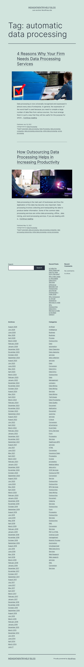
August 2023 (12, 417)
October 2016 (13, 608)
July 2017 (11, 582)
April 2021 (11, 456)
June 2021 (11, 450)
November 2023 (14, 408)
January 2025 (13, 380)
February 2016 (13, 622)
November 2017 (13, 571)
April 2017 (11, 591)
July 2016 (11, 616)
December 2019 (13, 501)
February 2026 (13, 344)
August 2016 (12, 613)
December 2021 (13, 436)
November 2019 (13, 504)
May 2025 (11, 369)
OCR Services (53, 470)
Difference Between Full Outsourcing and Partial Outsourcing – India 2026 (54, 289)
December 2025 (13, 349)
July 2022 (11, 422)
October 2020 (13, 473)
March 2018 (12, 560)
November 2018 (13, 537)
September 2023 (14, 414)
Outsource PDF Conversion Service (54, 475)
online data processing (50, 131)
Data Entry (52, 369)
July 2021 (11, 447)
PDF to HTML (53, 532)
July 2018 (11, 549)
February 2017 (13, 596)
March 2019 (12, 526)
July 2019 (11, 515)
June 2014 (11, 638)
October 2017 (13, 574)
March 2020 (12, 492)
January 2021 (13, 464)
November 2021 (13, 439)
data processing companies (48, 230)
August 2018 (12, 546)
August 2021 (12, 445)
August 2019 (12, 512)
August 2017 (12, 579)
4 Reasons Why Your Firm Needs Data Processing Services (41, 58)
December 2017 (13, 568)
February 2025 (13, 377)
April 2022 (11, 425)
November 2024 (14, 386)
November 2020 (14, 470)
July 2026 (11, 330)
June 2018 (11, 551)
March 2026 (12, 341)
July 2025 (11, 363)
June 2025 (12, 366)
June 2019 (11, 518)
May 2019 (11, 520)
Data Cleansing (54, 349)
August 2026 (12, 327)
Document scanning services (52, 414)
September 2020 (14, 476)
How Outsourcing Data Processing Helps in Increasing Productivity (38, 157)
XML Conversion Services (53, 565)
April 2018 (11, 557)
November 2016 (13, 605)
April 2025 (11, 372)
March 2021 (12, 459)
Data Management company (53, 380)
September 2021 (14, 442)
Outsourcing (53, 481)
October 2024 (13, 388)
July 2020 (11, 481)
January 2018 (13, 565)
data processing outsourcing (33, 131)
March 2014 (12, 644)
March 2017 (12, 594)
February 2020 (13, 495)
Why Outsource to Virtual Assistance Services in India (54, 299)
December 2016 (13, 602)
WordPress (71, 658)
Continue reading (30, 118)
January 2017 (12, 599)
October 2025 (13, 355)
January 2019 (13, 532)
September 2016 (14, 610)
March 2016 (12, 619)
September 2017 (14, 577)
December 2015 (13, 627)
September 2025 (14, 358)
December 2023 (13, 405)
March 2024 (12, 400)
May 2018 (11, 554)
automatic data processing (30, 129)
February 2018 (13, 563)
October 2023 (13, 411)
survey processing (52, 232)
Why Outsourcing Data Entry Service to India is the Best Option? (54, 309)
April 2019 (11, 523)
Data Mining (53, 386)
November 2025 (14, 352)
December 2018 (13, 535)
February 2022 (13, 431)
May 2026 (11, 335)
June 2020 (12, 484)
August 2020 (12, 478)
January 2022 (13, 433)
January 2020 (13, 498)
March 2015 (12, 630)
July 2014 (11, 636)
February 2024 (13, 403)
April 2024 (11, 397)
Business (52, 332)
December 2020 (13, 467)
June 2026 (12, 332)
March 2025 (12, 374)
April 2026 (11, 338)
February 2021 (13, 461)
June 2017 (11, 585)
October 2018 (13, 540)
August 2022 (12, 419)
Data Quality (53, 403)
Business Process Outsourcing (53, 338)
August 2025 (12, 360)
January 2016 (13, 624)
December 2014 (13, 633)
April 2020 (11, 490)
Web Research (54, 554)
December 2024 (13, 383)
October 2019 (13, 506)
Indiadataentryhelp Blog (42, 7)
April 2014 (11, 641)
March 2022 (12, 428)
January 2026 (13, 346)
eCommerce (53, 425)
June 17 (10, 647)
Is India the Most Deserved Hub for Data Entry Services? (54, 271)
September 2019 (14, 509)
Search (10, 264)
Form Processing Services (53, 436)
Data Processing (32, 126)
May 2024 (11, 394)
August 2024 (12, 391)
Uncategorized (54, 546)
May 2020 (11, 487)
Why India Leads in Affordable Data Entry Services (54, 279)
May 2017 (11, 588)
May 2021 (11, 453)
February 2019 (13, 529)
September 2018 (14, 543)
